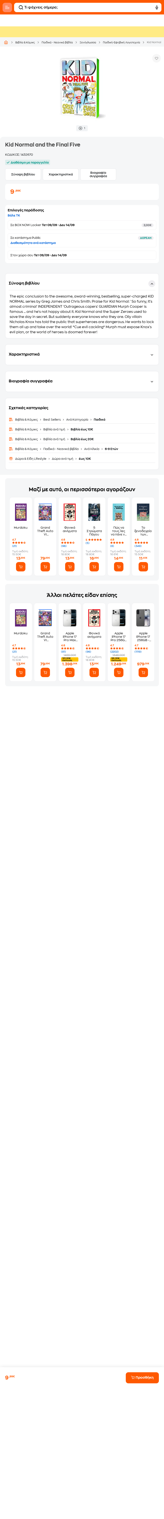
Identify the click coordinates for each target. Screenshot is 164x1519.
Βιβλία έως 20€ (82, 439)
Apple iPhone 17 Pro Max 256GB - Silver (70, 637)
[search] (21, 7)
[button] (82, 305)
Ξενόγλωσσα (88, 42)
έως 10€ (84, 458)
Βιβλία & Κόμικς (25, 42)
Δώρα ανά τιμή (62, 458)
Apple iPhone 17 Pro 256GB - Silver (119, 637)
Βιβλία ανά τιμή (54, 429)
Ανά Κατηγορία (77, 419)
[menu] (7, 7)
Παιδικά (99, 419)
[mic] (156, 7)
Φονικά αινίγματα (70, 529)
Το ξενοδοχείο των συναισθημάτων (143, 531)
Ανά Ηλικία (91, 448)
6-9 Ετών (111, 448)
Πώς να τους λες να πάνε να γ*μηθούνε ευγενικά (119, 531)
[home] (6, 42)
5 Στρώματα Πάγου (94, 531)
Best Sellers (52, 419)
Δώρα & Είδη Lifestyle (31, 458)
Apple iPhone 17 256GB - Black (143, 637)
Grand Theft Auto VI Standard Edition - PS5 (45, 531)
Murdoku (21, 527)
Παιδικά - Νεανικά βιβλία (57, 42)
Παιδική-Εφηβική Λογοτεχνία (121, 42)
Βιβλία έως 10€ (81, 429)
